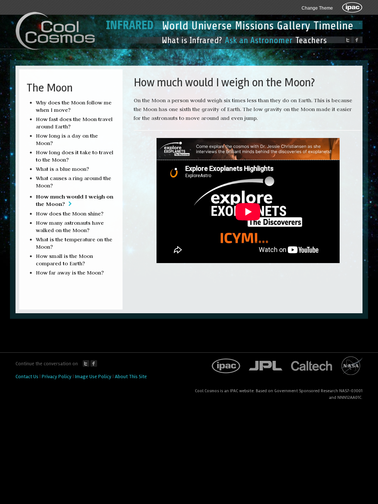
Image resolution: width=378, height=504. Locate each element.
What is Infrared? (192, 40)
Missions (254, 25)
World (175, 25)
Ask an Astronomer (258, 40)
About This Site (131, 376)
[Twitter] (348, 40)
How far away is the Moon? (70, 272)
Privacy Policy (57, 376)
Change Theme (317, 8)
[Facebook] (357, 40)
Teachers (311, 40)
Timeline (333, 25)
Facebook (93, 363)
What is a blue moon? (62, 169)
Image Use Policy (93, 376)
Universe (211, 25)
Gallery (293, 25)
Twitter (86, 363)
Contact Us (27, 376)
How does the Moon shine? (69, 213)
